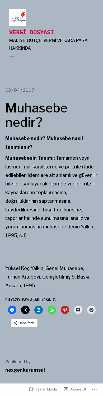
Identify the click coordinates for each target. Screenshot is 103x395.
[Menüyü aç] (12, 58)
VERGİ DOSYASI (31, 32)
